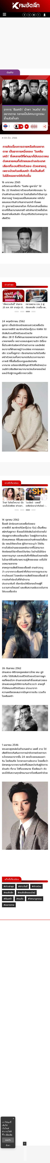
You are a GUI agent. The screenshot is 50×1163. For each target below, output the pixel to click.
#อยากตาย (8, 905)
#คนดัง (19, 898)
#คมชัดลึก (8, 892)
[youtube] (34, 15)
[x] (29, 15)
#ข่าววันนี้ (22, 886)
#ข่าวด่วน (36, 886)
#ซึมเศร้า (7, 898)
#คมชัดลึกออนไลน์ (26, 892)
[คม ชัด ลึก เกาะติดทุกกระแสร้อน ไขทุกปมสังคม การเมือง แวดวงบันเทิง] (25, 6)
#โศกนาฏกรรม (35, 898)
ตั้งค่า (8, 1145)
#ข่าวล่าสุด (8, 886)
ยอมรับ (8, 1140)
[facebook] (25, 15)
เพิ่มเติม (8, 1134)
